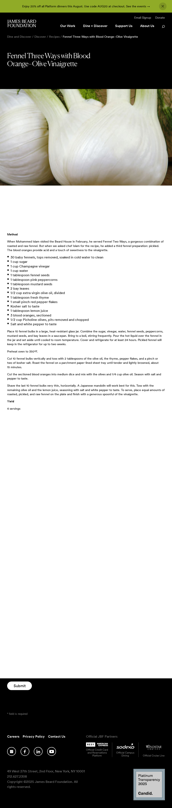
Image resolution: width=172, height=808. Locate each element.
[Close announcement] (163, 6)
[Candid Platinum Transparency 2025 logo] (149, 799)
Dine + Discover (95, 26)
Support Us (123, 26)
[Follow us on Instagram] (12, 751)
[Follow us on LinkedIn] (38, 751)
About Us (147, 26)
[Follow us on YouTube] (52, 751)
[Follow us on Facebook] (25, 751)
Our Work (67, 26)
